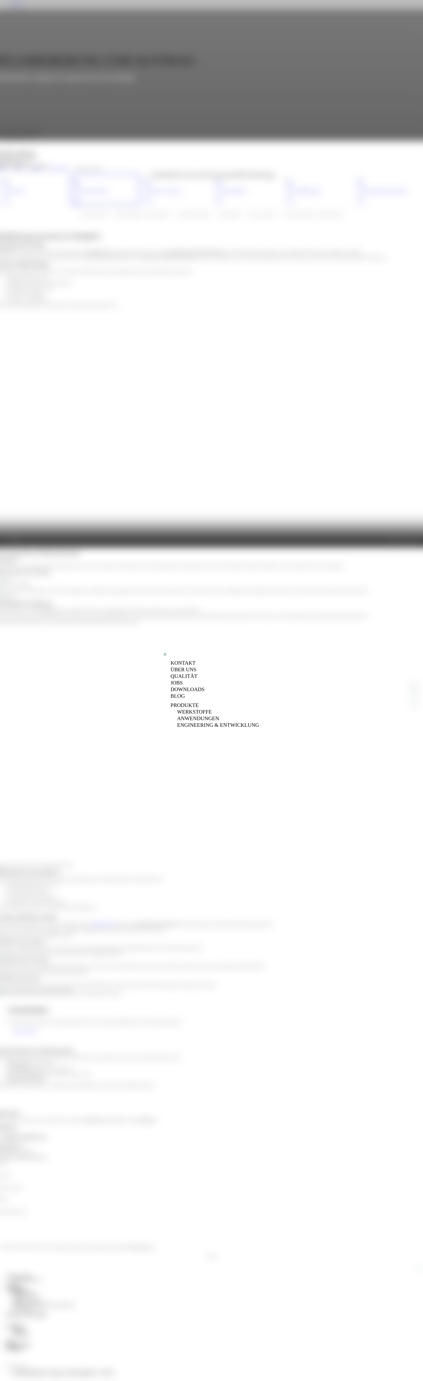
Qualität (184, 676)
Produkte (185, 705)
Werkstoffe (194, 712)
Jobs (177, 683)
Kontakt (183, 663)
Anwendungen (198, 718)
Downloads (188, 689)
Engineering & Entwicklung (218, 725)
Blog (178, 696)
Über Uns (183, 669)
